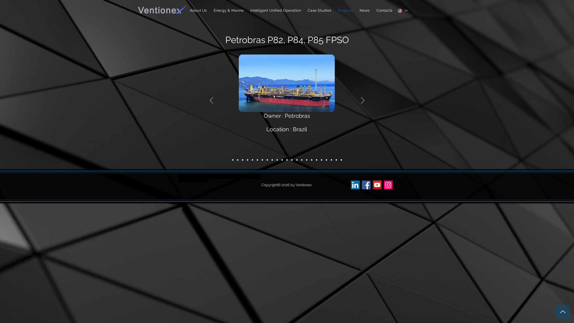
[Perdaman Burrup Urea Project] (341, 160)
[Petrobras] (237, 160)
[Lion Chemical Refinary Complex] (272, 160)
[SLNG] (252, 160)
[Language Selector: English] (402, 10)
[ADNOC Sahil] (331, 160)
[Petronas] (232, 160)
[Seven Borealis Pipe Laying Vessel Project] (321, 160)
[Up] (563, 312)
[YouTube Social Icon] (377, 185)
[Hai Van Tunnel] (262, 160)
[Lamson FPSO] (292, 160)
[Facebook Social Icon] (366, 185)
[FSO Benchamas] (267, 160)
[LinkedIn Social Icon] (355, 185)
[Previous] (211, 100)
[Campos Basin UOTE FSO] (297, 160)
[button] (228, 10)
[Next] (362, 100)
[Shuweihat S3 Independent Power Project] (306, 160)
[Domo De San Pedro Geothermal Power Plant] (316, 160)
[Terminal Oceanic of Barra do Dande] (287, 160)
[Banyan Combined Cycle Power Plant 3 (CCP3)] (311, 160)
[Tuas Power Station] (326, 160)
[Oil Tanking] (247, 160)
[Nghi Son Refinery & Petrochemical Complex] (277, 160)
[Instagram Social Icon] (388, 185)
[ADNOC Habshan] (336, 160)
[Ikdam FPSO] (301, 160)
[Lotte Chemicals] (257, 160)
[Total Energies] (242, 160)
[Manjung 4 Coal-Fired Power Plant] (282, 160)
